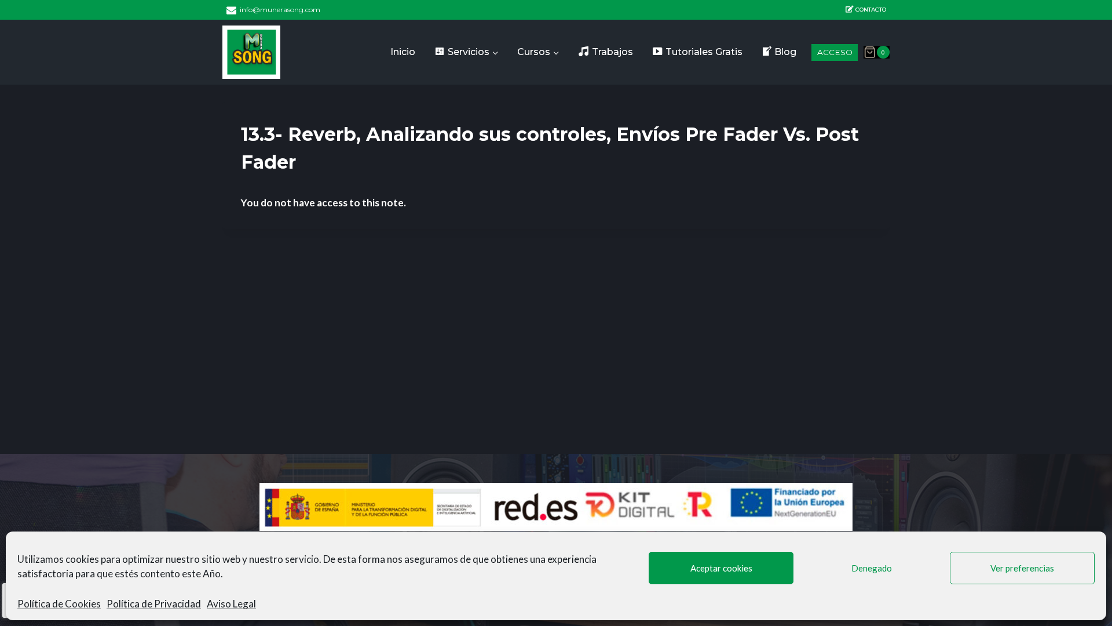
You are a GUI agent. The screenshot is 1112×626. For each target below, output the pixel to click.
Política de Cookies (59, 604)
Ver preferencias (1022, 568)
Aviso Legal (231, 604)
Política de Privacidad (154, 604)
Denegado (871, 568)
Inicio (402, 51)
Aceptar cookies (721, 568)
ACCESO (835, 52)
